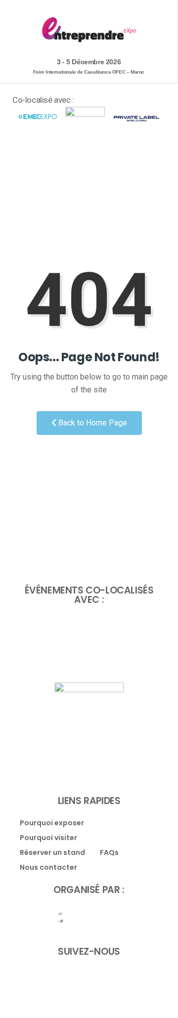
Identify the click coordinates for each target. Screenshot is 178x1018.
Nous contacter (48, 867)
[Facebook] (78, 976)
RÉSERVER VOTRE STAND (87, 146)
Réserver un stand (52, 852)
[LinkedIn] (99, 976)
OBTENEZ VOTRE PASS (86, 171)
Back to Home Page (91, 422)
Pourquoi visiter (48, 838)
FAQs (109, 852)
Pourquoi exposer (52, 823)
